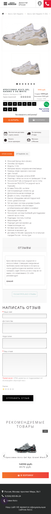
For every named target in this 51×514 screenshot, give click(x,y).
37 (10, 104)
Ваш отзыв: (8, 351)
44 (10, 109)
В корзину (40, 120)
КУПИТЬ (15, 120)
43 (5, 109)
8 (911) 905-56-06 (47, 4)
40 (24, 104)
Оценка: (5, 386)
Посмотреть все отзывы (24, 294)
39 (20, 104)
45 (15, 109)
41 (29, 104)
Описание (7, 154)
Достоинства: (7, 321)
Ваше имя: (8, 312)
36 (5, 104)
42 (34, 104)
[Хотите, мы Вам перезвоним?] (4, 500)
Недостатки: (7, 336)
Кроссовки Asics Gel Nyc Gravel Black (26, 457)
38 (15, 104)
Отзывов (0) (22, 154)
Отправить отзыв (18, 398)
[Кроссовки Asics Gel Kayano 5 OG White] (25, 34)
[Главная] (3, 14)
